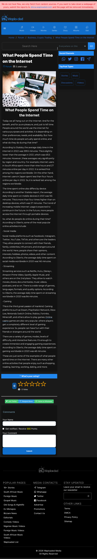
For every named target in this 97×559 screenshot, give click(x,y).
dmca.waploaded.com (41, 7)
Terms (67, 508)
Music (75, 75)
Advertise (38, 504)
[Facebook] (82, 59)
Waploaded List (11, 542)
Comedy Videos (11, 522)
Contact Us (39, 513)
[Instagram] (76, 59)
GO (91, 46)
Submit (29, 451)
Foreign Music (10, 496)
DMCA (67, 513)
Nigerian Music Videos (14, 526)
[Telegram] (89, 59)
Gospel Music (10, 500)
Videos (80, 82)
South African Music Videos (13, 536)
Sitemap (68, 521)
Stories (64, 75)
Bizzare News (10, 513)
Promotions (39, 509)
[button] (5, 28)
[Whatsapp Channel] (63, 59)
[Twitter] (70, 59)
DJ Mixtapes (10, 509)
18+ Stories (9, 487)
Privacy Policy (71, 517)
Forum (8, 66)
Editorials (8, 517)
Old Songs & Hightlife (14, 504)
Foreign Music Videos (14, 530)
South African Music (13, 492)
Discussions (66, 82)
